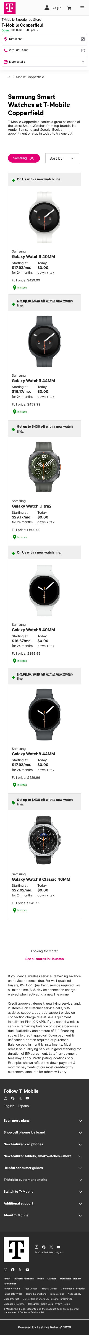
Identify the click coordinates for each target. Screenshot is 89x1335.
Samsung (20, 158)
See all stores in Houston (44, 959)
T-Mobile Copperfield (28, 77)
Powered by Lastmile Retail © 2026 (44, 1327)
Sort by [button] (62, 158)
